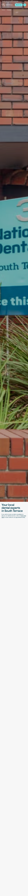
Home (3, 9)
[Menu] (24, 5)
